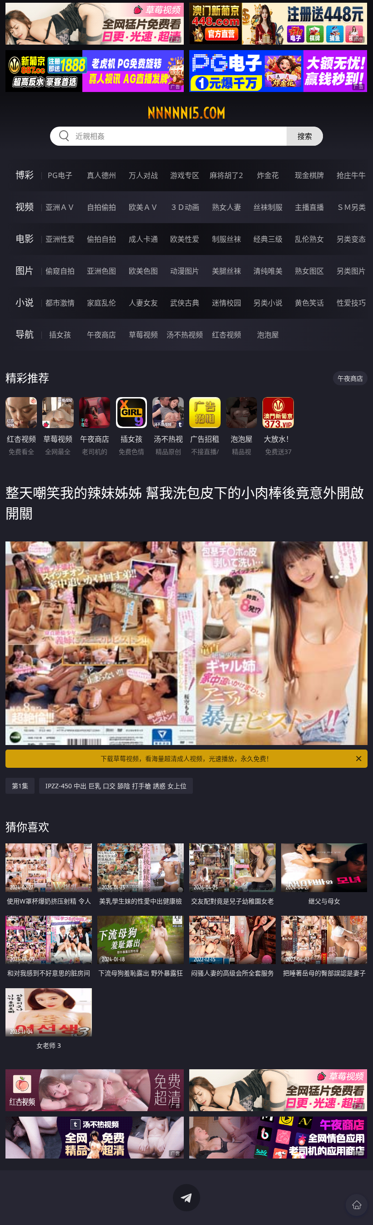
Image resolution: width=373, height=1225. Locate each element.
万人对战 (143, 175)
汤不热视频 (184, 335)
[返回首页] (357, 1205)
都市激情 (60, 303)
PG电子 (60, 175)
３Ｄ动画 (184, 207)
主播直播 (309, 207)
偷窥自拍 (60, 271)
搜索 (304, 136)
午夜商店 (101, 335)
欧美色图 (143, 271)
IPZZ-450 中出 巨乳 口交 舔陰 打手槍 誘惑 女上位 (115, 785)
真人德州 (101, 175)
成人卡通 (143, 239)
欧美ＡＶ (143, 207)
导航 (24, 334)
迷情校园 (226, 303)
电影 (24, 239)
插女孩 (60, 335)
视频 (24, 207)
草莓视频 (143, 335)
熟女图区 (309, 271)
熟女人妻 (226, 207)
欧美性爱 (184, 239)
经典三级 (267, 239)
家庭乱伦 (101, 303)
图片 (24, 271)
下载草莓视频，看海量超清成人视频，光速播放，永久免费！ (186, 758)
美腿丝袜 (226, 271)
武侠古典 (184, 303)
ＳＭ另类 (351, 207)
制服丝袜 (226, 239)
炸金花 (268, 175)
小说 (24, 302)
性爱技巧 (351, 303)
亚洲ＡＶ (60, 207)
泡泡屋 (268, 335)
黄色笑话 (309, 303)
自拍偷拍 (101, 207)
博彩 (24, 175)
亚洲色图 (101, 271)
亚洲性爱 (60, 239)
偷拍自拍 (101, 239)
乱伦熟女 (309, 239)
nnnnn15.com (186, 113)
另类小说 (267, 303)
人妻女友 (143, 303)
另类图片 (351, 271)
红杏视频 (226, 335)
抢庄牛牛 (351, 175)
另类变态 (351, 239)
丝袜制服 (267, 207)
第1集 (20, 785)
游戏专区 (184, 175)
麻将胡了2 (226, 175)
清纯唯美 (267, 271)
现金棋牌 (309, 175)
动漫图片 (184, 271)
